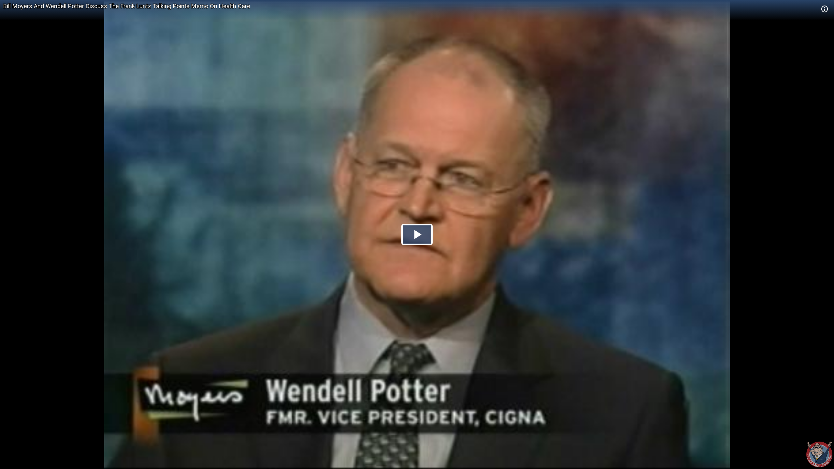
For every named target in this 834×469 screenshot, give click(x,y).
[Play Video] (417, 234)
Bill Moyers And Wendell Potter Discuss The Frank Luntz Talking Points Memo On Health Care (126, 6)
